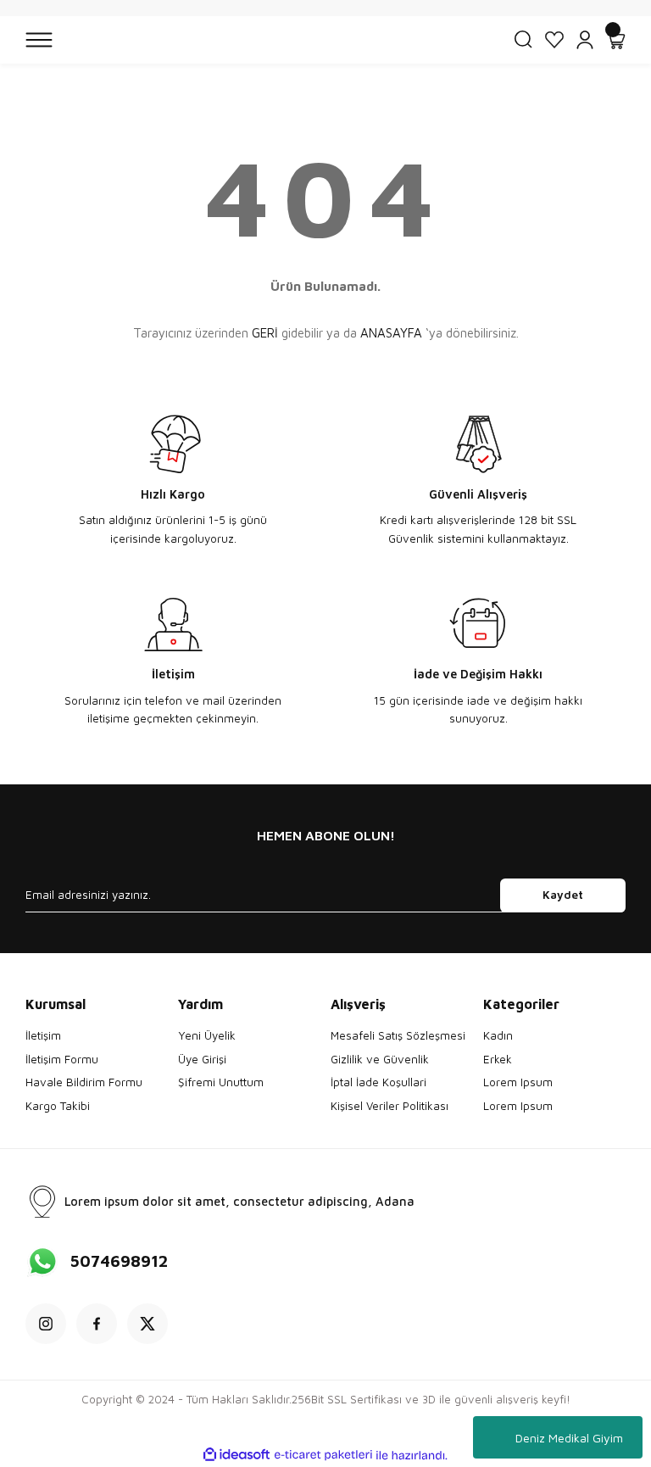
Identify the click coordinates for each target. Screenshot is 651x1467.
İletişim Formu (61, 1059)
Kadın (498, 1035)
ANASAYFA (391, 333)
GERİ (265, 333)
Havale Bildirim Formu (83, 1082)
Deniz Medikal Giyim (569, 1438)
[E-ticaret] (323, 1455)
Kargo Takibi (57, 1106)
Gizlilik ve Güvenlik (380, 1059)
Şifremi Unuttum (221, 1082)
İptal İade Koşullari (378, 1082)
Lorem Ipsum (518, 1082)
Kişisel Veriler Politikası (389, 1106)
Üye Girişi (202, 1059)
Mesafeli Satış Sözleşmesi (398, 1035)
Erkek (497, 1059)
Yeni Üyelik (207, 1035)
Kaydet (562, 894)
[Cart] (615, 40)
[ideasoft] (236, 1455)
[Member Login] (585, 40)
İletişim (43, 1035)
